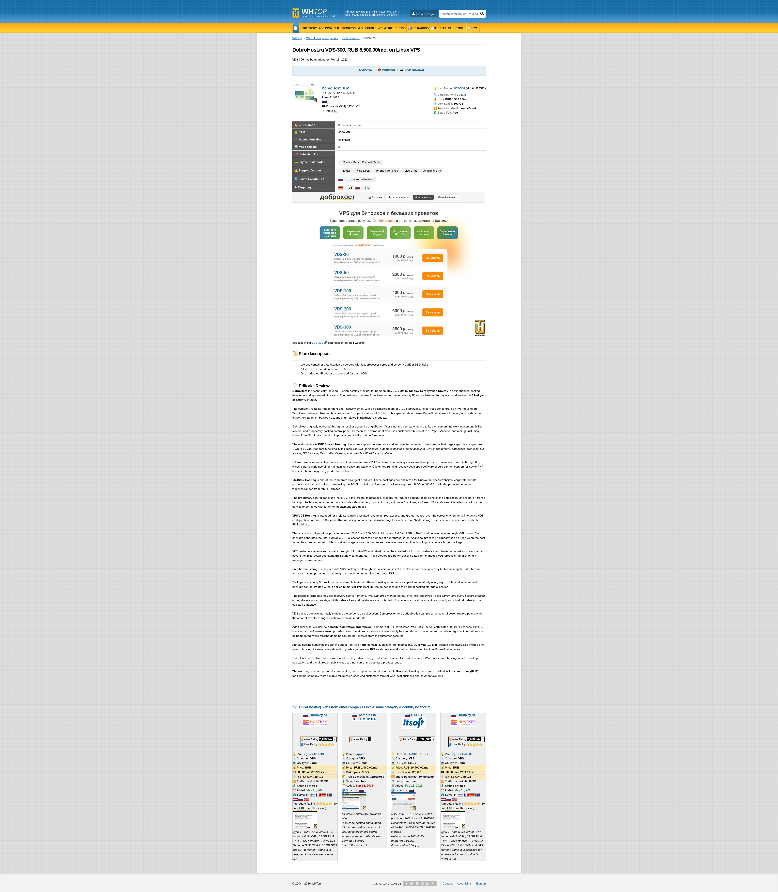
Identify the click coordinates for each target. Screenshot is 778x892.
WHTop (297, 38)
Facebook (406, 883)
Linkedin (427, 883)
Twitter (412, 883)
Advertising (464, 883)
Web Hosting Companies (322, 38)
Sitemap (480, 883)
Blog (417, 883)
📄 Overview (363, 69)
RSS (433, 883)
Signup (432, 14)
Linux (462, 94)
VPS (453, 94)
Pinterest (422, 883)
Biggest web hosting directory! (318, 16)
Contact (448, 883)
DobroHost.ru (351, 38)
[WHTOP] (296, 28)
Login (421, 14)
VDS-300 (317, 342)
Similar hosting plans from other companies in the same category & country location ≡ (363, 707)
